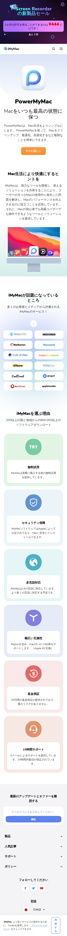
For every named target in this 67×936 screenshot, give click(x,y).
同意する (56, 925)
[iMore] (18, 365)
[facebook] (25, 888)
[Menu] (61, 49)
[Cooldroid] (18, 376)
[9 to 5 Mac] (49, 365)
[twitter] (33, 888)
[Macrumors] (18, 345)
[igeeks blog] (49, 334)
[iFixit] (49, 376)
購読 (33, 819)
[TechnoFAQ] (18, 334)
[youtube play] (41, 888)
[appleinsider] (49, 386)
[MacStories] (18, 386)
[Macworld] (49, 345)
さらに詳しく (33, 151)
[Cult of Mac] (18, 355)
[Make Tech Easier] (49, 355)
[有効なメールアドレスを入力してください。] (33, 812)
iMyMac (13, 49)
